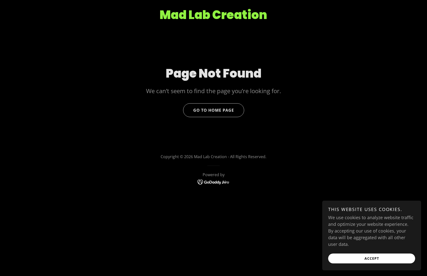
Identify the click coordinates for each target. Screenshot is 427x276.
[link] (213, 182)
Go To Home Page (213, 110)
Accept (371, 258)
